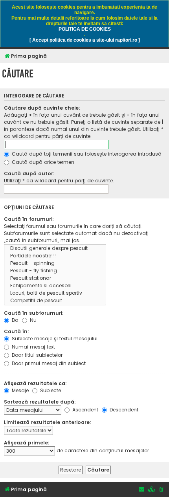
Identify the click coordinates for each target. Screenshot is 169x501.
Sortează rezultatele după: (40, 401)
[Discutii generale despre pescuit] (55, 248)
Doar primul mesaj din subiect (48, 363)
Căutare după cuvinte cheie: (42, 108)
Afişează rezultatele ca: (35, 383)
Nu (32, 320)
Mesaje (19, 390)
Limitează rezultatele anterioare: (47, 422)
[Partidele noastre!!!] (55, 256)
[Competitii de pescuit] (55, 301)
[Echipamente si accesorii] (55, 286)
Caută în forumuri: (29, 219)
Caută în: (16, 331)
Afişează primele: (27, 442)
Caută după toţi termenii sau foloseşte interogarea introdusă (86, 153)
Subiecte (50, 390)
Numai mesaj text (32, 346)
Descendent (123, 409)
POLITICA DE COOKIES (85, 29)
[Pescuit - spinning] (55, 263)
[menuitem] (161, 489)
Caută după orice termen (42, 162)
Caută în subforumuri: (34, 313)
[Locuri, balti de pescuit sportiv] (55, 293)
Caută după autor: (29, 173)
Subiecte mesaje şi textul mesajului (53, 338)
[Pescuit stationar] (55, 278)
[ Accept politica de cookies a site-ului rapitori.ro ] (84, 40)
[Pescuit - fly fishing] (55, 271)
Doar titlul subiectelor (36, 355)
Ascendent (84, 409)
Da (14, 320)
